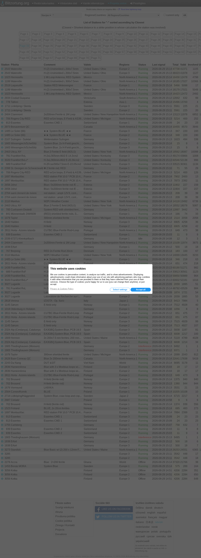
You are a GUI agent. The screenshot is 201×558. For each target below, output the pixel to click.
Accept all (141, 289)
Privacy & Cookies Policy (61, 289)
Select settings (120, 289)
